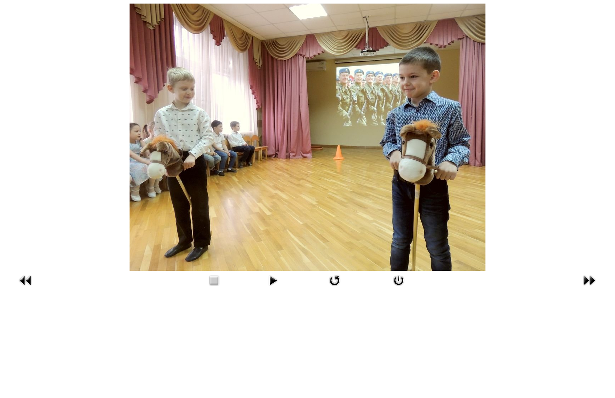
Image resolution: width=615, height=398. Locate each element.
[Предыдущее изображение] (25, 279)
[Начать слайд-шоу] (273, 279)
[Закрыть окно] (398, 279)
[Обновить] (334, 279)
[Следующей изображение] (589, 279)
